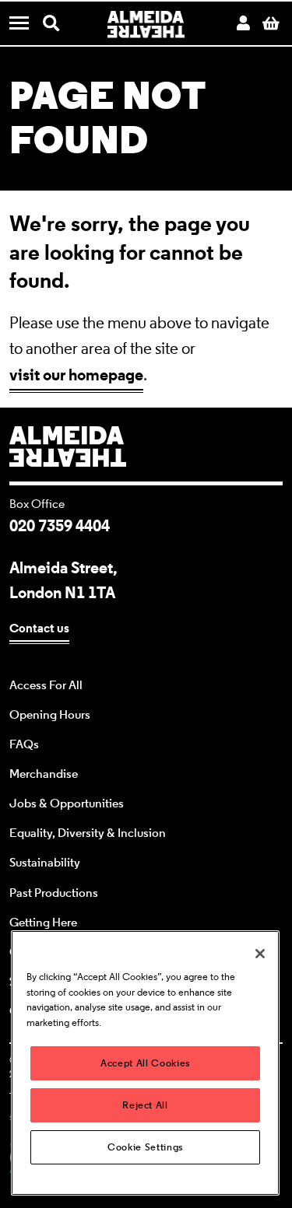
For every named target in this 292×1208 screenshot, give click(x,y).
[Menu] (24, 24)
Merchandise (43, 774)
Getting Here (43, 922)
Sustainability (44, 862)
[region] (145, 1063)
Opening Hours (49, 715)
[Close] (260, 954)
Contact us (39, 628)
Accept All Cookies (145, 1063)
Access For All (46, 685)
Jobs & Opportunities (66, 803)
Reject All (145, 1105)
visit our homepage (76, 374)
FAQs (24, 744)
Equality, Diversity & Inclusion (87, 833)
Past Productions (53, 893)
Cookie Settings (145, 1147)
